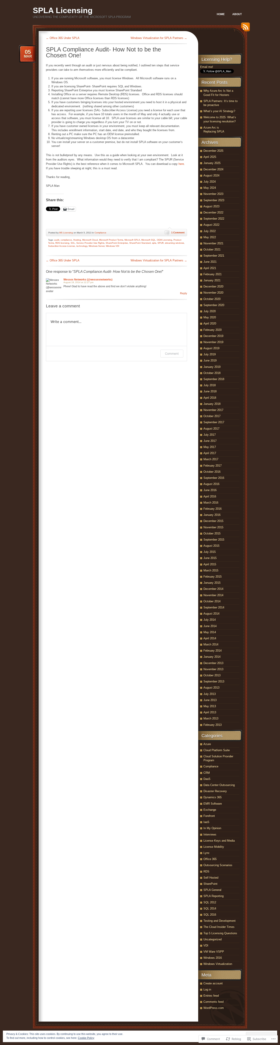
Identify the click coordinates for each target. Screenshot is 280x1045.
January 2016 (211, 514)
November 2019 (213, 342)
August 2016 (211, 484)
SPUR (161, 243)
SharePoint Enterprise (117, 243)
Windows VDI (112, 246)
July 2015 (209, 551)
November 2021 (213, 243)
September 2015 (213, 539)
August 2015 (211, 545)
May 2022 (209, 237)
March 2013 (210, 718)
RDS (206, 871)
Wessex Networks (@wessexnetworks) (87, 279)
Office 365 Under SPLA (62, 38)
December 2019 (213, 336)
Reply (183, 293)
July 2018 (209, 385)
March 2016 (210, 502)
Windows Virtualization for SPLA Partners (159, 38)
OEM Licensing (164, 240)
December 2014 (213, 588)
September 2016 (213, 477)
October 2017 (211, 416)
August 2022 (211, 224)
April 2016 (209, 496)
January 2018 (211, 403)
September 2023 (213, 200)
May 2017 (209, 447)
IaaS (206, 822)
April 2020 (209, 323)
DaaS (206, 779)
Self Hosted (210, 877)
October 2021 (211, 249)
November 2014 (213, 595)
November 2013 (213, 669)
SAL (73, 243)
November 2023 (213, 194)
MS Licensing (66, 232)
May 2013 (209, 706)
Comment (172, 353)
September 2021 (213, 255)
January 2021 (211, 280)
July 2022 (209, 231)
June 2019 (210, 360)
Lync (206, 853)
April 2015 (209, 564)
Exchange (209, 809)
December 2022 (213, 212)
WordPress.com (213, 1008)
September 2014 (213, 607)
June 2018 (210, 391)
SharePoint (210, 883)
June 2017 (210, 440)
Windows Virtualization (217, 964)
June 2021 (210, 261)
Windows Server (97, 246)
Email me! (206, 67)
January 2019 (211, 366)
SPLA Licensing (63, 10)
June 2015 (210, 558)
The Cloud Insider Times (218, 927)
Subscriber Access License (61, 246)
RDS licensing (62, 243)
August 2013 (211, 687)
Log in (207, 989)
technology (81, 246)
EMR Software (212, 803)
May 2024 (209, 187)
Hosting (77, 240)
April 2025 (209, 157)
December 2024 (213, 169)
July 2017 (209, 434)
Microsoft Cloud (90, 240)
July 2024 (209, 181)
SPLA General (212, 890)
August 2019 (211, 348)
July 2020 (209, 311)
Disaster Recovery (215, 791)
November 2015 (213, 527)
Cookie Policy (86, 1038)
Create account (213, 983)
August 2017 (211, 428)
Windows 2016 (212, 957)
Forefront (209, 816)
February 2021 (212, 274)
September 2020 (213, 305)
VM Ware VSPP (213, 951)
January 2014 (211, 656)
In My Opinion (212, 828)
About (237, 14)
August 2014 (211, 613)
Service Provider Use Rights (90, 243)
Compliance (100, 232)
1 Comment (178, 232)
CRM (206, 772)
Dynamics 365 (212, 797)
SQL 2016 (209, 914)
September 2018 (213, 379)
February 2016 (212, 508)
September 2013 (213, 681)
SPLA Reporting (213, 896)
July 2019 (209, 354)
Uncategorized (212, 939)
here (181, 164)
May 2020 (209, 317)
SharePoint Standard (140, 243)
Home (221, 14)
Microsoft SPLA (132, 240)
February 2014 (212, 650)
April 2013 (209, 712)
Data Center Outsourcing (219, 785)
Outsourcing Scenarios (217, 865)
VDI (205, 945)
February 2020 (212, 329)
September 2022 (213, 218)
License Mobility (213, 846)
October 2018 (211, 373)
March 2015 (210, 570)
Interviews (209, 834)
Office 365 (210, 859)
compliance (66, 240)
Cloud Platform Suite (216, 750)
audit (56, 240)
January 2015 (211, 582)
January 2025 (211, 163)
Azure (207, 744)
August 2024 (211, 175)
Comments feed (213, 1001)
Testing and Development (219, 920)
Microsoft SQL (148, 240)
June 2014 (210, 626)
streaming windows (174, 243)
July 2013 (209, 694)
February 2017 (212, 465)
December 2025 (213, 150)
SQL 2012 (209, 902)
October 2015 (211, 533)
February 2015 (212, 576)
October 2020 (211, 299)
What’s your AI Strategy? (219, 111)
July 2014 (209, 619)
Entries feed (211, 995)
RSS (244, 29)
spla (154, 243)
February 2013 (212, 724)
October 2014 (211, 601)
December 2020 (213, 286)
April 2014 (209, 638)
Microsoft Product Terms (111, 240)
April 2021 (209, 268)
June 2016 (210, 490)
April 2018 (209, 397)
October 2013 (211, 675)
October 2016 (211, 471)
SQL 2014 (209, 908)
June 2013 (210, 700)
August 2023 (211, 206)
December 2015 (213, 521)
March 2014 (210, 644)
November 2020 (213, 292)
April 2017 (209, 453)
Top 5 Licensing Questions (220, 933)
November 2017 (213, 410)
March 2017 (210, 459)
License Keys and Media (219, 840)
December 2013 (213, 663)
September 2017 (213, 422)
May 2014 (209, 632)
